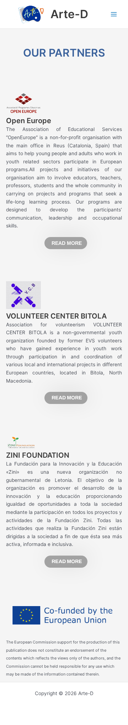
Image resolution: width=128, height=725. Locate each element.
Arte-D (69, 14)
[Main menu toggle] (114, 14)
